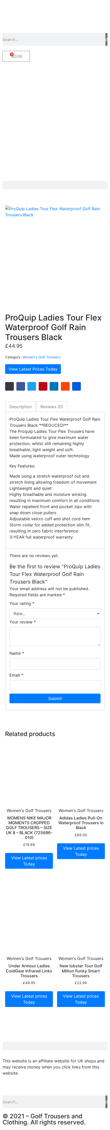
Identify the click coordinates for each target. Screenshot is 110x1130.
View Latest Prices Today (33, 369)
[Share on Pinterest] (43, 386)
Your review (22, 621)
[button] (55, 185)
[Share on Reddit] (65, 386)
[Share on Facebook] (20, 386)
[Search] (106, 39)
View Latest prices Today (29, 860)
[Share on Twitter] (31, 386)
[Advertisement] (55, 123)
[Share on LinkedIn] (54, 386)
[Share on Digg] (76, 386)
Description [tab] (20, 406)
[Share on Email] (9, 386)
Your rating (21, 603)
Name (16, 653)
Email (16, 675)
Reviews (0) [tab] (51, 406)
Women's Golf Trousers (41, 357)
